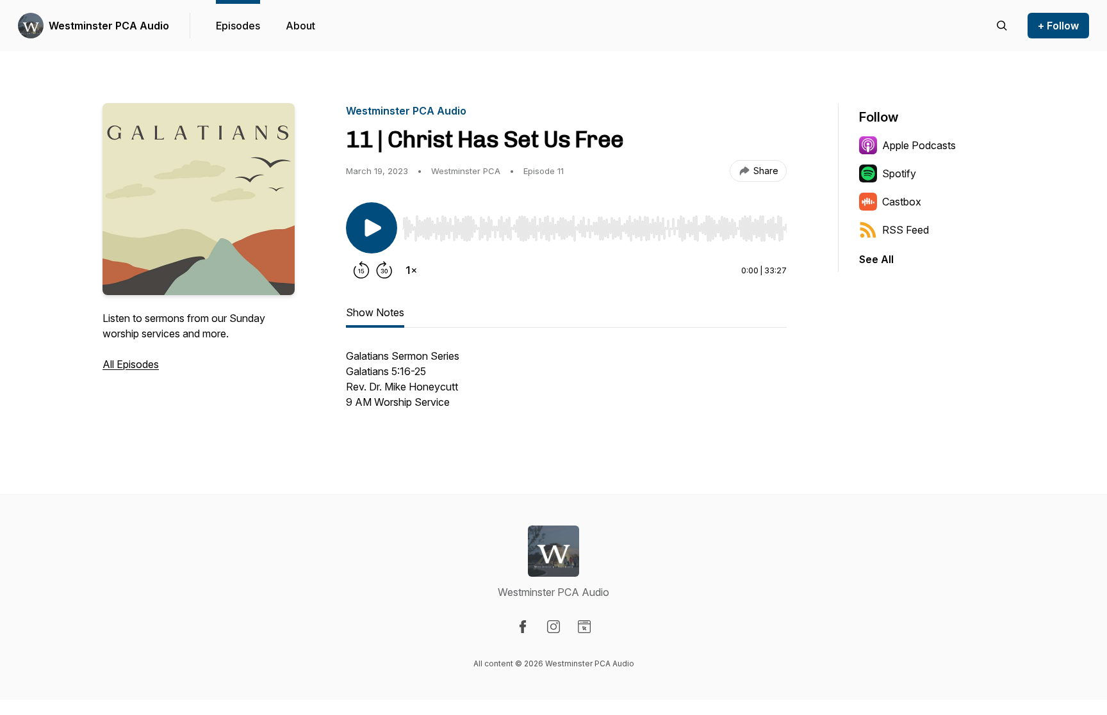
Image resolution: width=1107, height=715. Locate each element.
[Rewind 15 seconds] (361, 270)
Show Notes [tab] (375, 312)
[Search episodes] (1002, 25)
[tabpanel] (566, 385)
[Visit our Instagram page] (553, 626)
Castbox (901, 201)
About (300, 25)
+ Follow (1058, 25)
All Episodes (130, 364)
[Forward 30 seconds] (384, 270)
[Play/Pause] (371, 227)
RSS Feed (905, 229)
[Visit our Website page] (584, 626)
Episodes (238, 25)
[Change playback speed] (411, 270)
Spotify (899, 173)
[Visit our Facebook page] (522, 626)
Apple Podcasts (919, 145)
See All (876, 259)
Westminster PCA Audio (109, 25)
